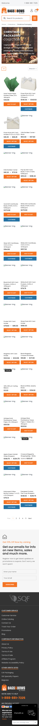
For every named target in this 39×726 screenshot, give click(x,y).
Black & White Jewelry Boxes (28, 387)
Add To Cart (11, 104)
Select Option (28, 104)
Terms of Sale (7, 655)
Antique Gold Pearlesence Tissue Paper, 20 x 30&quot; (11, 420)
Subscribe (10, 584)
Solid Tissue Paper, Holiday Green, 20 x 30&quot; (10, 95)
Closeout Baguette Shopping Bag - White (28, 455)
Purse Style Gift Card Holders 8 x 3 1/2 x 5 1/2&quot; (28, 95)
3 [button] (19, 518)
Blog (3, 634)
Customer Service (9, 615)
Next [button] (30, 518)
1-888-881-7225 (30, 3)
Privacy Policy (7, 648)
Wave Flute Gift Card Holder (28, 322)
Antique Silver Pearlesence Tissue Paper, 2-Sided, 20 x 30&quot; (27, 421)
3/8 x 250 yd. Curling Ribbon (11, 387)
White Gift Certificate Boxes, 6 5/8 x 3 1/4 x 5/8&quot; (28, 206)
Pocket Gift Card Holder (9, 322)
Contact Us (6, 623)
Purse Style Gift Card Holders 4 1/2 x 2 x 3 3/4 (12, 133)
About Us (5, 644)
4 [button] (22, 518)
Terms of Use (7, 651)
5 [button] (25, 518)
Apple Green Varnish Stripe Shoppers (11, 455)
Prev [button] (9, 518)
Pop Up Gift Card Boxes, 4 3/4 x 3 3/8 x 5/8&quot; (28, 171)
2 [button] (16, 518)
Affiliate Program (8, 659)
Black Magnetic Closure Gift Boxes (27, 354)
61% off (25, 439)
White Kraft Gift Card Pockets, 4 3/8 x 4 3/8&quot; (28, 284)
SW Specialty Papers (10, 676)
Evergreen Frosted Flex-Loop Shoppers (27, 492)
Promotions (6, 630)
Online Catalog (8, 619)
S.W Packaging (7, 672)
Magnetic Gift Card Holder (10, 355)
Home (4, 24)
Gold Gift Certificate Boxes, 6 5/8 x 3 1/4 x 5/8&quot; (11, 206)
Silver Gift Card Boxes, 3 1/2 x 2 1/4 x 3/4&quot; (11, 245)
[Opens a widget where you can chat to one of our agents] (24, 714)
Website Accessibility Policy (13, 662)
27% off (8, 370)
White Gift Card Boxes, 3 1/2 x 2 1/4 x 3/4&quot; (28, 245)
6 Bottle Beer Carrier (10, 170)
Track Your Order (9, 626)
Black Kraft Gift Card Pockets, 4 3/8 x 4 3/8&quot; (11, 284)
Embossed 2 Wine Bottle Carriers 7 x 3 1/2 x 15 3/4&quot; (11, 493)
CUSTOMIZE (28, 109)
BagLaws (5, 680)
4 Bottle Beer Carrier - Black (28, 133)
